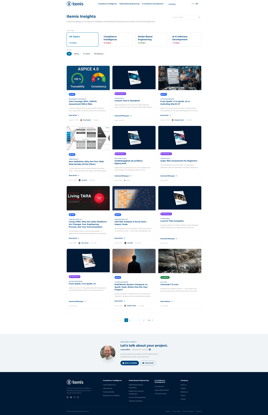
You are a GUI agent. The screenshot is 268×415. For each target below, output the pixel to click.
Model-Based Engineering (129, 4)
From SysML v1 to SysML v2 (82, 284)
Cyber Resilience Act (109, 385)
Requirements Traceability (111, 395)
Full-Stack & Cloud (160, 393)
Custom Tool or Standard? (127, 101)
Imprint (168, 411)
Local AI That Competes (172, 221)
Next (149, 320)
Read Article (73, 115)
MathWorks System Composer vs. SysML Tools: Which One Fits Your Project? (131, 287)
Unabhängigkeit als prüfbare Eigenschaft (129, 162)
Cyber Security (107, 388)
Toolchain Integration (136, 401)
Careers (183, 395)
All (69, 54)
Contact (183, 399)
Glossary (198, 411)
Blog (77, 54)
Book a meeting (131, 363)
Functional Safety (108, 392)
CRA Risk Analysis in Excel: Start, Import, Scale (131, 223)
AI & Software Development (152, 4)
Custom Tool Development (137, 397)
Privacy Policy (176, 411)
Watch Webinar (165, 301)
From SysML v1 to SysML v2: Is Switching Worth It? (175, 102)
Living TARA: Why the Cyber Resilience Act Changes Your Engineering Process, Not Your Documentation (88, 224)
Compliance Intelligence (107, 4)
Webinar (87, 54)
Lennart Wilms (125, 349)
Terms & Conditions (188, 411)
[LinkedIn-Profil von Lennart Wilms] (150, 350)
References (184, 392)
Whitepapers (100, 54)
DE (193, 4)
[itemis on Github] (78, 397)
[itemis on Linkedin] (67, 397)
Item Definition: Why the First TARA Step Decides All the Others (86, 162)
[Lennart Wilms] (107, 352)
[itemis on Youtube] (71, 397)
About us (183, 385)
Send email (149, 363)
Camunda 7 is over (169, 284)
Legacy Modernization (162, 390)
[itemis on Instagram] (74, 397)
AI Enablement (159, 386)
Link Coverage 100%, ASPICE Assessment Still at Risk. (83, 102)
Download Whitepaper (122, 116)
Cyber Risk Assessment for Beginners (178, 161)
